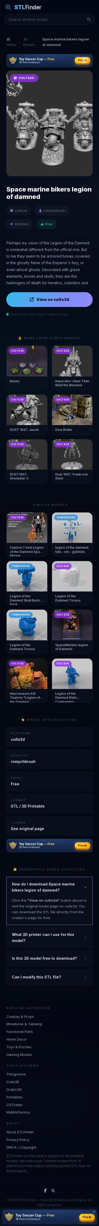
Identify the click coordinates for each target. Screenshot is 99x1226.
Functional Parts (19, 1031)
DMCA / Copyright (21, 1147)
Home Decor (16, 1039)
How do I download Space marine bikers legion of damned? (43, 887)
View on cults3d (52, 299)
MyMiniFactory (18, 1112)
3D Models (29, 42)
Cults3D (12, 1082)
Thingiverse (16, 1074)
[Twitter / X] (53, 1190)
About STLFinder (20, 1132)
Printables (14, 1097)
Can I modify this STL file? (36, 977)
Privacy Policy (17, 1140)
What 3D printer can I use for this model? (43, 937)
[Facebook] (45, 1190)
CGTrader (14, 1105)
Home (11, 45)
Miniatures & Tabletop (24, 1024)
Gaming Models (19, 1054)
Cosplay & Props (20, 1016)
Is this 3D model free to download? (44, 958)
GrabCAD (14, 1089)
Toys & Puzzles (18, 1047)
